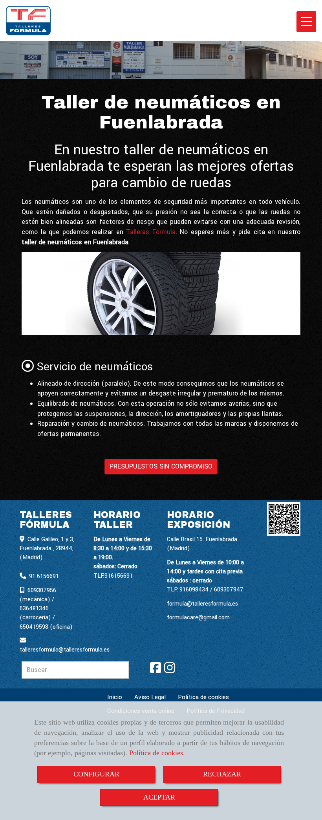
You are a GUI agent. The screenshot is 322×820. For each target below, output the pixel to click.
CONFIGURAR (96, 774)
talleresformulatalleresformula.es (65, 650)
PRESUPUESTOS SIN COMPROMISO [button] (161, 466)
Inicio (114, 697)
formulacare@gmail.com (198, 617)
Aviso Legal (150, 697)
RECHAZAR (222, 774)
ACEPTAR (159, 797)
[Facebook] (155, 670)
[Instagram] (169, 670)
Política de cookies (156, 753)
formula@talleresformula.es (202, 604)
